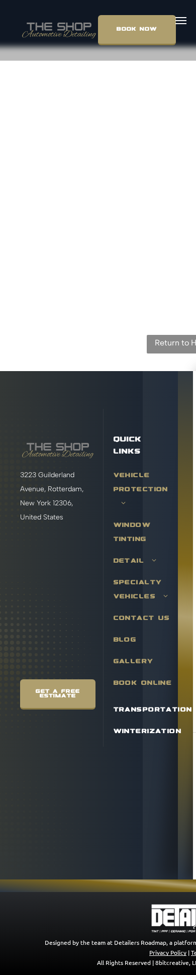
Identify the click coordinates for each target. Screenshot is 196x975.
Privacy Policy (167, 952)
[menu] (181, 21)
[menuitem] (145, 494)
